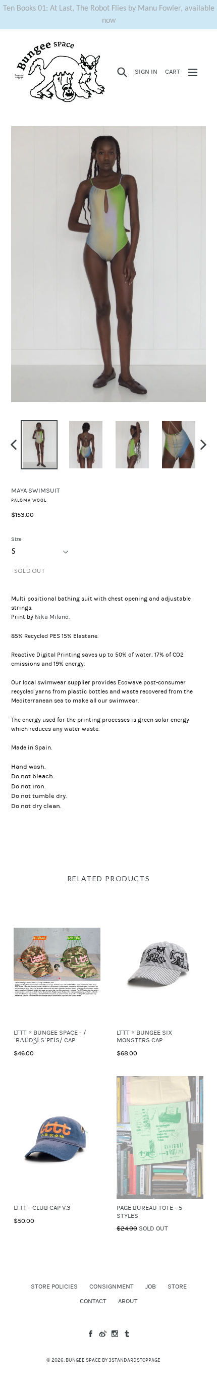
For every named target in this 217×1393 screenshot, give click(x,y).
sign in (147, 71)
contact (93, 1301)
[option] (39, 444)
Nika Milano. (52, 616)
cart (174, 71)
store (177, 1286)
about (128, 1301)
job (150, 1286)
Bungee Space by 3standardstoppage (113, 1360)
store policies (54, 1286)
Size (16, 539)
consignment (111, 1286)
